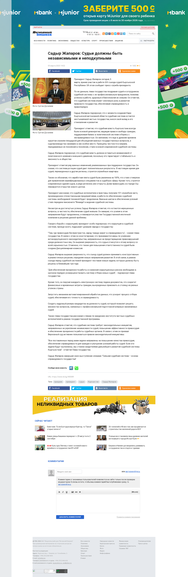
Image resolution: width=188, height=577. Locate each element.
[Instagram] (121, 34)
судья (81, 382)
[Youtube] (118, 34)
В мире (83, 558)
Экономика (63, 41)
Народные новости (107, 541)
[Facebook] (109, 34)
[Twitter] (115, 34)
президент (70, 382)
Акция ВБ (119, 41)
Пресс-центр (142, 543)
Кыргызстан (93, 382)
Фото (101, 548)
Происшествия (106, 41)
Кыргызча (38, 27)
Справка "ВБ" (124, 548)
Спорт (94, 41)
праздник (58, 382)
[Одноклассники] (112, 34)
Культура (86, 41)
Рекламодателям (148, 27)
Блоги (102, 546)
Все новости (39, 41)
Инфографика (105, 553)
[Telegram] (124, 34)
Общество (75, 41)
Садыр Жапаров (109, 382)
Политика (51, 41)
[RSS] (103, 34)
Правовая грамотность (127, 546)
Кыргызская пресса (107, 543)
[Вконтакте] (106, 34)
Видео (102, 551)
